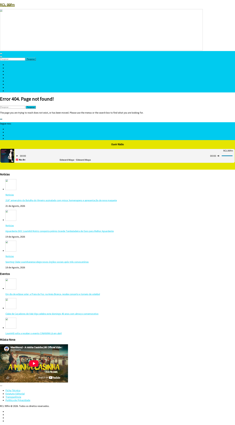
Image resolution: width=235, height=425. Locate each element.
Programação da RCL (16, 64)
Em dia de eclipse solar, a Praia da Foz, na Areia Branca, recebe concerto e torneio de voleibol (52, 294)
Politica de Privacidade (17, 400)
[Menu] (1, 53)
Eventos (9, 74)
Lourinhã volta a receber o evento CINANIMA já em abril (33, 333)
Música (9, 77)
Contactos (11, 90)
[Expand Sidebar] (1, 119)
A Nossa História (14, 71)
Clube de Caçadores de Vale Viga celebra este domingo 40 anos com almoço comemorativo (51, 313)
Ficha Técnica (12, 390)
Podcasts (10, 84)
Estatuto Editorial (15, 393)
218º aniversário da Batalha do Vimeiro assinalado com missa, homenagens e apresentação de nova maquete (61, 200)
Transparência (13, 397)
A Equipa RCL (12, 68)
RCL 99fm (7, 4)
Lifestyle (10, 87)
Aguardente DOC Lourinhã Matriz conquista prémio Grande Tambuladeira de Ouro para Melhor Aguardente (59, 231)
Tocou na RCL (13, 81)
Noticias (9, 194)
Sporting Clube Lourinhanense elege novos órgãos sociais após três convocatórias (47, 261)
